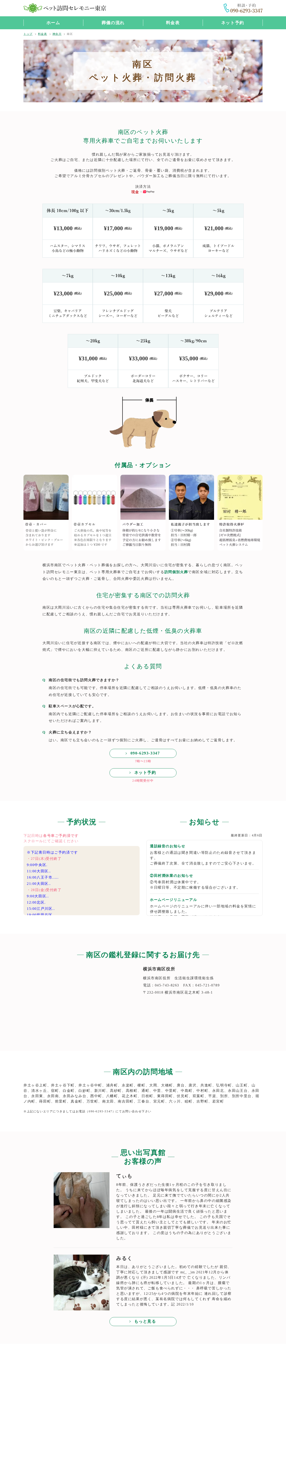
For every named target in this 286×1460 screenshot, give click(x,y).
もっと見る (145, 1321)
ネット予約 (232, 22)
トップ (28, 34)
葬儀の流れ (113, 22)
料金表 (173, 22)
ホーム (53, 22)
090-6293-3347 (145, 753)
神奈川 (57, 34)
